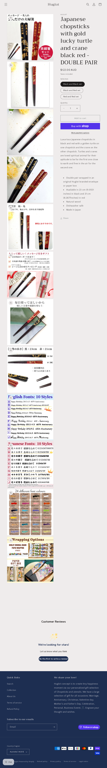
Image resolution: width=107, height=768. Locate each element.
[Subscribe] (54, 727)
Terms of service (14, 703)
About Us (11, 696)
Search (10, 684)
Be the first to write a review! (53, 659)
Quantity (64, 103)
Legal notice (83, 761)
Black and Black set (72, 84)
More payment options (80, 133)
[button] (6, 4)
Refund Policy (13, 709)
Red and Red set (71, 97)
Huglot (16, 761)
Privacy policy (55, 761)
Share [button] (66, 218)
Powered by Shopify (26, 761)
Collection (11, 690)
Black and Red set (71, 90)
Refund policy (42, 761)
